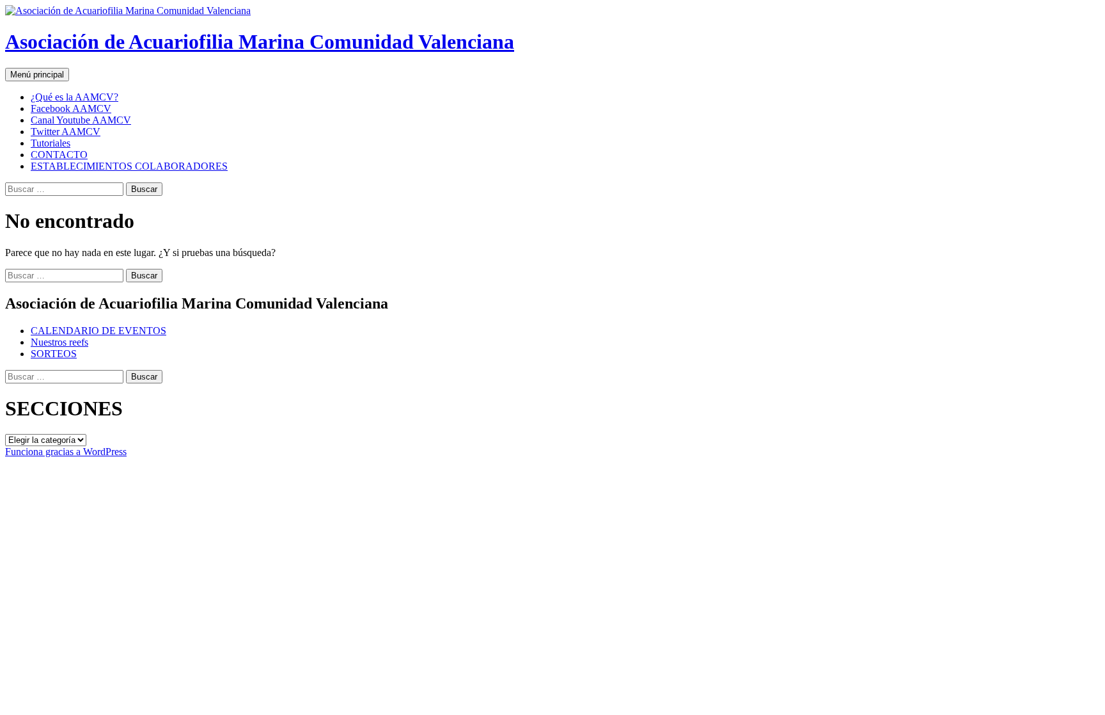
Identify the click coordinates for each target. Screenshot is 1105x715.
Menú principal (37, 74)
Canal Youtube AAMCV (81, 120)
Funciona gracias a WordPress (66, 451)
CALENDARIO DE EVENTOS (98, 330)
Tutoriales (50, 143)
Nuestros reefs (59, 342)
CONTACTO (59, 154)
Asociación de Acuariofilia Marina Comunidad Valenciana (259, 41)
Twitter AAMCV (65, 131)
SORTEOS (54, 353)
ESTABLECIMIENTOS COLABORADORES (129, 166)
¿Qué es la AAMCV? (74, 97)
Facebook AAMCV (71, 108)
